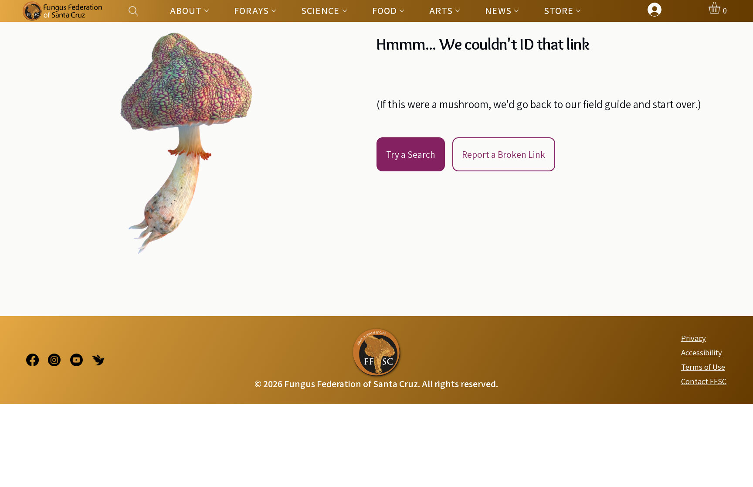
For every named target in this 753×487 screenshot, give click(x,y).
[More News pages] (516, 11)
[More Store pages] (578, 11)
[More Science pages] (345, 11)
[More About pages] (206, 11)
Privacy (693, 338)
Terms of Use (703, 366)
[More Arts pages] (457, 11)
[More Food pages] (402, 11)
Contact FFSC (703, 381)
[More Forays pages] (273, 11)
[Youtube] (76, 360)
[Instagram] (54, 360)
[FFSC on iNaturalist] (98, 360)
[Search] (133, 10)
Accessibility (701, 352)
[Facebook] (32, 360)
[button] (721, 8)
